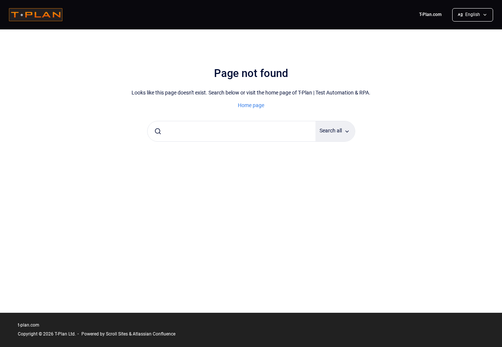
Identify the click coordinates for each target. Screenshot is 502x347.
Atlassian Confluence (154, 334)
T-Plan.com (430, 14)
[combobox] (232, 131)
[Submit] (158, 131)
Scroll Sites (117, 334)
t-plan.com (28, 325)
